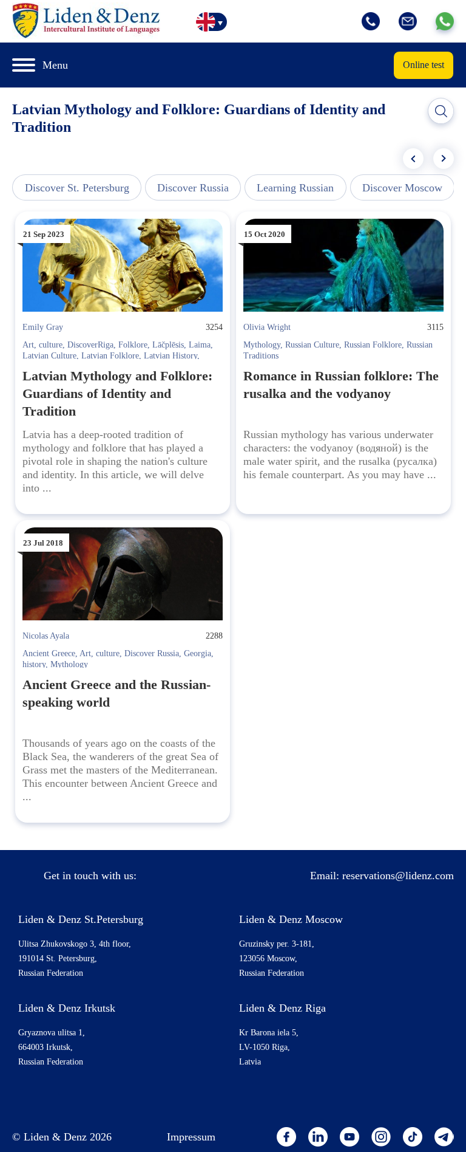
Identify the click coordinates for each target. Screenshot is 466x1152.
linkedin (318, 1137)
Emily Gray (42, 327)
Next (443, 158)
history (34, 664)
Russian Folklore (373, 344)
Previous (413, 158)
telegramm (444, 1137)
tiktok (412, 1137)
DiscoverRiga (90, 344)
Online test (423, 65)
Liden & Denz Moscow (291, 919)
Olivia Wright (267, 327)
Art (28, 344)
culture (50, 344)
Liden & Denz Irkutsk (66, 1008)
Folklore (132, 344)
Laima (200, 344)
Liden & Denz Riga (282, 1008)
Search (441, 111)
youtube (349, 1137)
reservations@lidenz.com (398, 875)
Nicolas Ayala (45, 635)
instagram (381, 1137)
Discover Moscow (402, 188)
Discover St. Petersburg (77, 188)
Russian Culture (312, 344)
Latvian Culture (49, 355)
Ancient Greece (48, 653)
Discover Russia (193, 188)
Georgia (197, 653)
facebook (286, 1137)
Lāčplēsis (168, 344)
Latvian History (170, 355)
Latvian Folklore (110, 355)
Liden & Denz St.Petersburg (80, 919)
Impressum (191, 1137)
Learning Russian (295, 188)
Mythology (261, 344)
